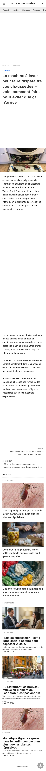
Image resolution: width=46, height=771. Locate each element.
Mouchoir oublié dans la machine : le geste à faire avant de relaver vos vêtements (22, 592)
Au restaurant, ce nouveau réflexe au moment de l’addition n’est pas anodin (21, 690)
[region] (23, 124)
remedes (15, 10)
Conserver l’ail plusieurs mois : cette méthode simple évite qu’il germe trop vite (21, 553)
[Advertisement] (23, 38)
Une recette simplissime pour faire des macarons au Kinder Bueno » (27, 453)
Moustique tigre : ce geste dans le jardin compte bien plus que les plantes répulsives (22, 514)
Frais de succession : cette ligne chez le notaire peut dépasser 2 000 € (21, 640)
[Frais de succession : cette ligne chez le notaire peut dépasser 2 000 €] (23, 618)
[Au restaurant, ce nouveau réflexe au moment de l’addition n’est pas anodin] (23, 667)
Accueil (6, 10)
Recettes (36, 10)
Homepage (6, 65)
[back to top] (40, 765)
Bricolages (26, 10)
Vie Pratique (7, 632)
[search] (42, 3)
